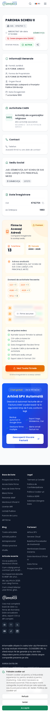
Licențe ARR (7, 506)
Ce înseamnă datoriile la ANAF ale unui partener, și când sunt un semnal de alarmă (12, 575)
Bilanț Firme (7, 493)
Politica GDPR (33, 496)
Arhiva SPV (32, 532)
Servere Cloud (33, 536)
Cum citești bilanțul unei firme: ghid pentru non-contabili (12, 588)
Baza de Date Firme (11, 488)
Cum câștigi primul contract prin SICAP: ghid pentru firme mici (11, 568)
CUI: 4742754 (16, 26)
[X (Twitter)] (17, 624)
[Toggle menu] (45, 3)
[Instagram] (11, 624)
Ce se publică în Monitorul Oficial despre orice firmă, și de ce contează (12, 562)
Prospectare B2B (34, 568)
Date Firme (32, 564)
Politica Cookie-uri (35, 492)
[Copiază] (43, 203)
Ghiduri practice (9, 545)
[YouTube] (4, 631)
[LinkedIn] (17, 631)
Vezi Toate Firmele (27, 368)
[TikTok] (11, 631)
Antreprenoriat (9, 541)
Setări (33, 688)
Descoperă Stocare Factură (23, 439)
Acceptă (25, 708)
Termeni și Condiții (35, 479)
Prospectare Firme (10, 479)
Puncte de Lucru (9, 515)
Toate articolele (9, 532)
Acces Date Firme (10, 484)
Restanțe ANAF (8, 497)
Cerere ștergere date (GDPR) (22, 38)
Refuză (25, 696)
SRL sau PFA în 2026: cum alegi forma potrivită (11, 582)
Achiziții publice (9, 536)
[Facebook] (4, 624)
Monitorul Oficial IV (10, 502)
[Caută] (30, 3)
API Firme (6, 520)
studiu (5, 550)
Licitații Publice (9, 511)
